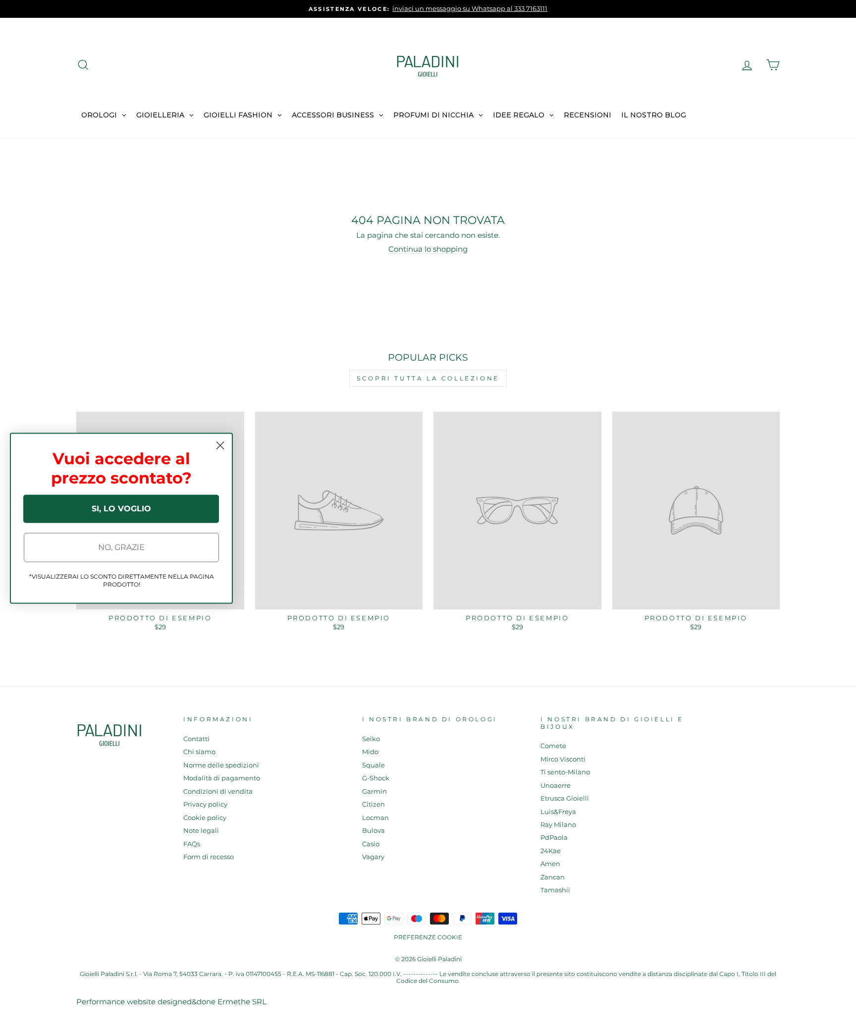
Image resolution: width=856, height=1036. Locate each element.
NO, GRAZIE (121, 547)
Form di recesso (208, 857)
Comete (553, 746)
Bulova (373, 830)
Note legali (201, 830)
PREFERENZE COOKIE (428, 937)
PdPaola (554, 837)
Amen (550, 864)
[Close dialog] (220, 445)
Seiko (371, 739)
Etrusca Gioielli (564, 798)
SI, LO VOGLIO (121, 508)
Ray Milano (558, 824)
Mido (370, 752)
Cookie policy (204, 817)
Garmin (374, 791)
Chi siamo (199, 752)
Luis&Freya (558, 812)
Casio (370, 844)
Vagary (373, 857)
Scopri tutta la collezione (428, 378)
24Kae (550, 851)
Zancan (552, 877)
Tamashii (555, 890)
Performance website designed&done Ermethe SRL (171, 1001)
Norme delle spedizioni (221, 765)
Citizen (373, 804)
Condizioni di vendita (218, 791)
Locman (375, 817)
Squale (373, 765)
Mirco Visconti (563, 759)
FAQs (191, 844)
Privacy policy (205, 804)
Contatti (196, 739)
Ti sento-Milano (565, 772)
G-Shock (375, 778)
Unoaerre (555, 785)
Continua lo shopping (428, 249)
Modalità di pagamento (221, 778)
